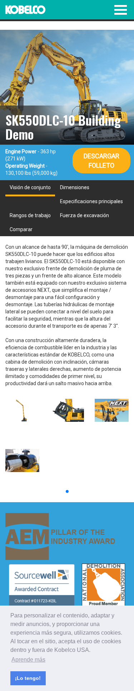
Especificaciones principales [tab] (91, 201)
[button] (67, 491)
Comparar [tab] (21, 229)
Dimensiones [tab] (74, 187)
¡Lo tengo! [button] (28, 678)
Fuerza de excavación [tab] (84, 215)
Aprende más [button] (28, 660)
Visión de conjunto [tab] (30, 187)
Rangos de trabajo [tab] (30, 215)
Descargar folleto (101, 160)
